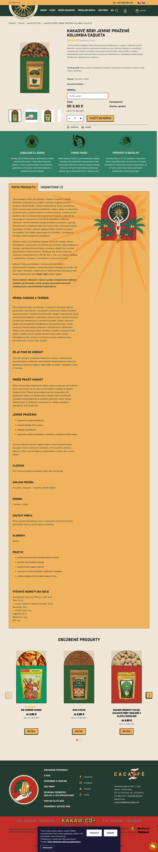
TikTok (86, 795)
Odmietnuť (94, 833)
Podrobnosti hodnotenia (86, 40)
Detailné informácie (75, 84)
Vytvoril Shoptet (120, 829)
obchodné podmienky (56, 770)
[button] (77, 740)
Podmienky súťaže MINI (57, 806)
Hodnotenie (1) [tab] (52, 187)
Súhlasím (110, 833)
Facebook (88, 777)
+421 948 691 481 (134, 796)
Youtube (87, 789)
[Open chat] (153, 846)
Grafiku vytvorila (127, 832)
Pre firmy (49, 786)
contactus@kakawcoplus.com (126, 802)
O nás (47, 775)
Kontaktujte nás (15, 2)
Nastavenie (47, 847)
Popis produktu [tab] (23, 187)
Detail (31, 731)
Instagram (88, 783)
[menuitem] (44, 10)
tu (65, 836)
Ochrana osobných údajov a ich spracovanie (59, 794)
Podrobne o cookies (55, 781)
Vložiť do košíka (100, 118)
